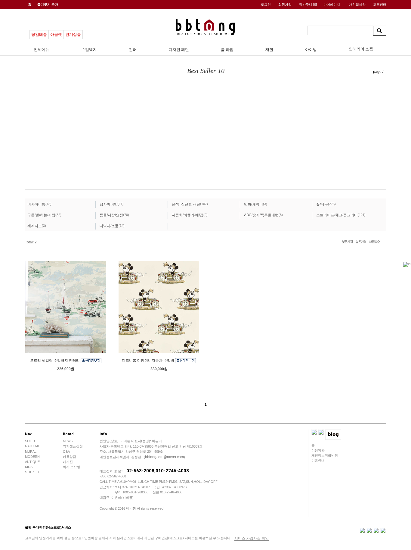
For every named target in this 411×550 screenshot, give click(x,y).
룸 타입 (227, 49)
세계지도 (34, 226)
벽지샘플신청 (73, 446)
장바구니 (308, 4)
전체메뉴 (41, 49)
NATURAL (32, 446)
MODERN (32, 456)
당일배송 (39, 34)
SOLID (30, 441)
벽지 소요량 (71, 467)
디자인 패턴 (178, 49)
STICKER (32, 472)
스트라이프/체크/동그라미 (337, 215)
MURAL (30, 451)
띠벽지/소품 (109, 226)
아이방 (311, 49)
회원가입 (285, 4)
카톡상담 (69, 456)
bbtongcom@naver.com (164, 457)
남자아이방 (109, 204)
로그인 (266, 4)
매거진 (68, 462)
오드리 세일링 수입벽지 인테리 (55, 360)
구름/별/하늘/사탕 (41, 215)
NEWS (68, 441)
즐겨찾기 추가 (47, 4)
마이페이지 (331, 4)
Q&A (66, 451)
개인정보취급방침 (324, 455)
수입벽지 (89, 49)
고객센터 (379, 4)
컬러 (133, 49)
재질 (269, 49)
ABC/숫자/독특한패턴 (261, 215)
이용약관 (318, 450)
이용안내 (318, 460)
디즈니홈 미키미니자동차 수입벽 (148, 360)
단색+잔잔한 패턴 (186, 204)
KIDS (28, 467)
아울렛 (56, 34)
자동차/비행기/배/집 (187, 215)
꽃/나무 (322, 204)
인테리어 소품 (361, 49)
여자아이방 (36, 204)
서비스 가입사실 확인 (251, 538)
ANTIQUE (32, 462)
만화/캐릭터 (253, 204)
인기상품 (73, 34)
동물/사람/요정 (111, 215)
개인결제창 (357, 4)
